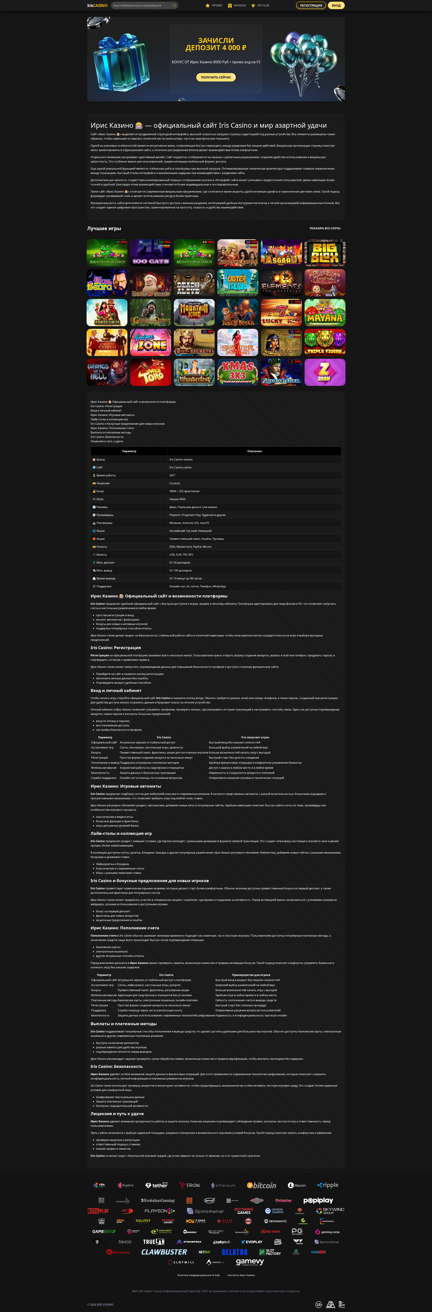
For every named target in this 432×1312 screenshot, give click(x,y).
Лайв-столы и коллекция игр (109, 419)
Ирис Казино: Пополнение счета (112, 428)
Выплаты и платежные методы (111, 432)
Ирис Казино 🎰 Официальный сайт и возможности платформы (133, 402)
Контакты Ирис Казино (241, 1275)
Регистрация (311, 5)
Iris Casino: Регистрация (106, 406)
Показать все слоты (325, 228)
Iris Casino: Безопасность (107, 437)
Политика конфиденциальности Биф (198, 1275)
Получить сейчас (216, 77)
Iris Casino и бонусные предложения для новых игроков (127, 424)
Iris (97, 5)
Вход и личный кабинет (106, 410)
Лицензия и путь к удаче (107, 441)
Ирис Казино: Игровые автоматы (112, 415)
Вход (336, 5)
